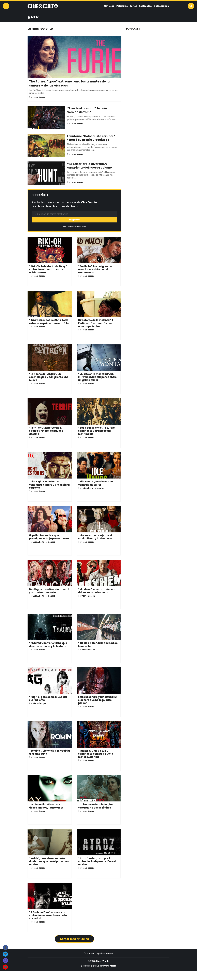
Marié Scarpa (88, 596)
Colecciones (161, 6)
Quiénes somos (105, 953)
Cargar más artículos (74, 938)
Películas (122, 6)
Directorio (89, 953)
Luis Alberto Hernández (93, 488)
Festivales (145, 6)
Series (133, 6)
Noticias (109, 6)
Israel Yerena (39, 97)
